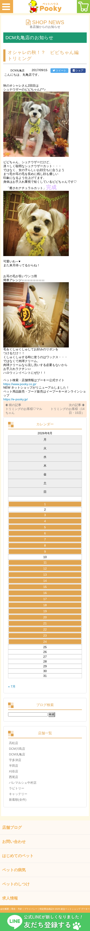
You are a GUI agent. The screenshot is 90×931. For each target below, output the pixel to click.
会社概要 (4, 909)
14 (45, 580)
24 (45, 641)
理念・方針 (16, 909)
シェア (79, 70)
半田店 (13, 765)
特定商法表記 (46, 909)
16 (45, 593)
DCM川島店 (17, 748)
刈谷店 (13, 771)
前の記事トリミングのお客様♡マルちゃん (23, 408)
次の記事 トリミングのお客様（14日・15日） (67, 408)
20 (45, 617)
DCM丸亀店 (17, 754)
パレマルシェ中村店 (22, 782)
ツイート (60, 70)
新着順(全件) (17, 799)
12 (45, 568)
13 (45, 574)
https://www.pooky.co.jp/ (19, 384)
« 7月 (12, 686)
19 (45, 611)
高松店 (13, 743)
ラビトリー (16, 788)
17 (45, 599)
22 (45, 629)
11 (45, 562)
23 (45, 635)
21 (45, 623)
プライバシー (30, 909)
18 (45, 605)
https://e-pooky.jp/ (15, 399)
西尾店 (13, 777)
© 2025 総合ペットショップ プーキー (71, 909)
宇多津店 (15, 760)
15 (45, 587)
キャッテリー (18, 794)
